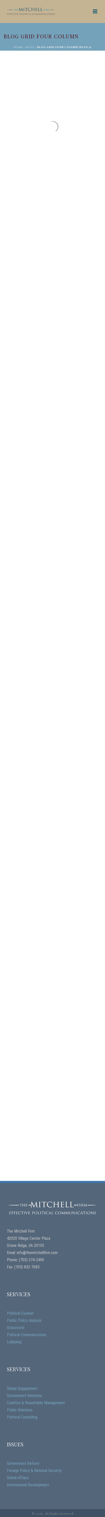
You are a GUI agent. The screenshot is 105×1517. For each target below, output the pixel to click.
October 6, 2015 (18, 1113)
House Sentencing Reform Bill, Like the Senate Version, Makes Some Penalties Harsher (50, 681)
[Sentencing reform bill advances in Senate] (52, 365)
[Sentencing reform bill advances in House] (52, 227)
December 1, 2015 (19, 140)
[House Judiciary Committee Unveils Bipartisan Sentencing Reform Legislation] (52, 782)
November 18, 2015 (20, 278)
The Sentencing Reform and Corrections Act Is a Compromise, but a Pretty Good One (48, 1100)
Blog (30, 47)
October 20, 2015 (19, 558)
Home (18, 47)
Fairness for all (28, 132)
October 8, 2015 (18, 838)
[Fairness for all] (52, 96)
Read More (20, 190)
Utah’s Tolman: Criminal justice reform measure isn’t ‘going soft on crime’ (52, 545)
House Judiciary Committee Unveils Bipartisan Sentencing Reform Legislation (50, 825)
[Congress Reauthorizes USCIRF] (52, 925)
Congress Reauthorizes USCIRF (45, 962)
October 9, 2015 (18, 695)
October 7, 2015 (18, 970)
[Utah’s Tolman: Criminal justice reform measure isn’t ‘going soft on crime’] (52, 502)
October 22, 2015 (19, 415)
